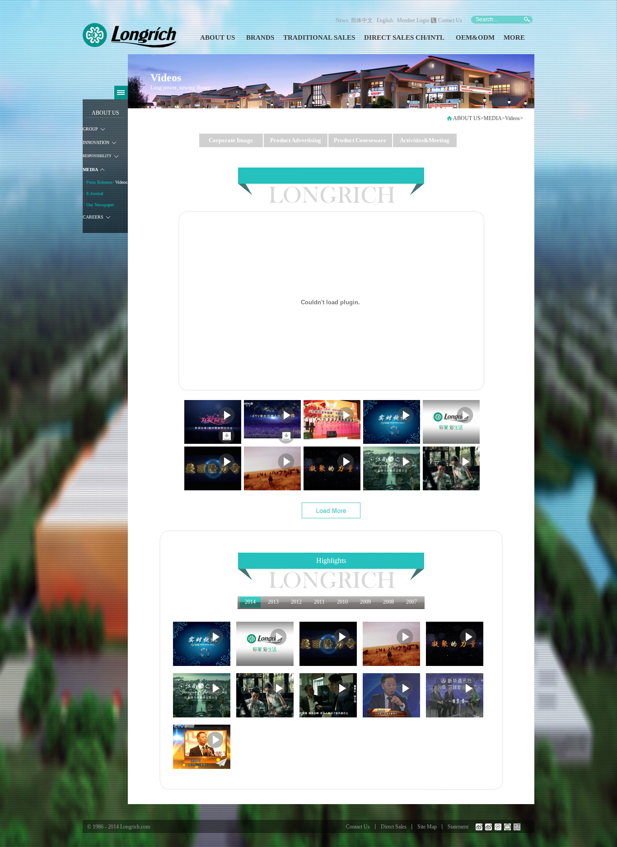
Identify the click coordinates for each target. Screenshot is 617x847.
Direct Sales (394, 827)
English (385, 20)
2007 (411, 602)
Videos (512, 118)
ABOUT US (217, 37)
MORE (514, 37)
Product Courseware (360, 140)
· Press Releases (98, 182)
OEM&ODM (475, 37)
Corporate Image (231, 140)
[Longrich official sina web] (479, 827)
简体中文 (363, 20)
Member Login (413, 20)
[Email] (507, 827)
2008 (388, 602)
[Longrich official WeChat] (517, 827)
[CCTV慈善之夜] (286, 442)
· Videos (119, 182)
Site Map (427, 827)
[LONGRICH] (130, 45)
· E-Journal (93, 193)
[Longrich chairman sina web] (488, 827)
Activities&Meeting (424, 140)
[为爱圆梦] (226, 442)
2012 (296, 602)
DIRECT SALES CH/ (396, 37)
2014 (250, 602)
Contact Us (450, 20)
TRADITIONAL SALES (319, 37)
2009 (365, 602)
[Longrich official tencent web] (498, 827)
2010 (342, 602)
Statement (458, 827)
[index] (449, 120)
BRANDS (260, 37)
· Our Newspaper (99, 204)
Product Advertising (295, 140)
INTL (436, 37)
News (342, 20)
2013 (273, 602)
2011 (319, 602)
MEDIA (493, 118)
